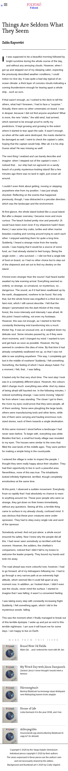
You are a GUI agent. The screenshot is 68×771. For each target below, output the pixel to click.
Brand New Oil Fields (33, 646)
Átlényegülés (28, 729)
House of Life (28, 708)
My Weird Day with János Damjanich (42, 666)
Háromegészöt (29, 687)
